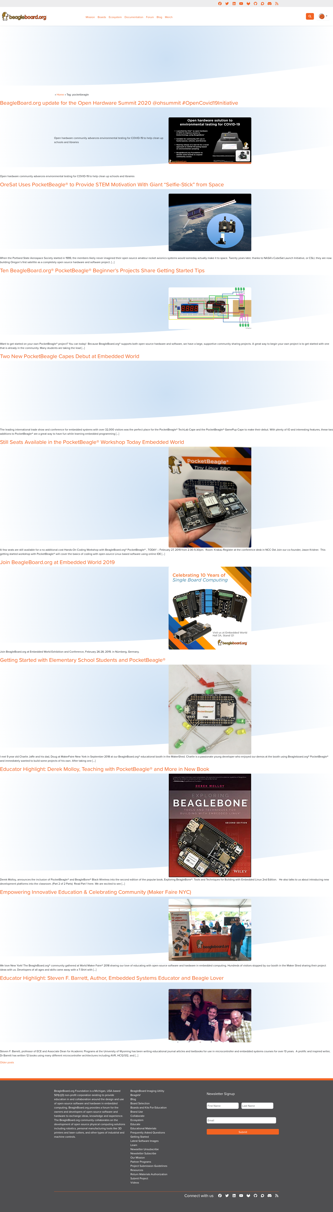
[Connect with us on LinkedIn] (234, 3)
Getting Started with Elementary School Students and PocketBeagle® (82, 660)
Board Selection (140, 1103)
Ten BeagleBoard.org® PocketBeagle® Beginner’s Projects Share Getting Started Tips (102, 270)
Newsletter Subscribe (143, 1153)
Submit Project (139, 1178)
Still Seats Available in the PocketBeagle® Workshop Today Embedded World (92, 442)
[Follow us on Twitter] (227, 3)
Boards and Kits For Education (148, 1107)
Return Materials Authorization (148, 1174)
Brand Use (136, 1112)
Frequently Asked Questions (147, 1132)
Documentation (134, 17)
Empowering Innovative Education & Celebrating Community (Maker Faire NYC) (95, 892)
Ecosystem (115, 17)
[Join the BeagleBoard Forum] (262, 3)
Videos (134, 1182)
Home (60, 94)
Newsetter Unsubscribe (144, 1149)
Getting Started (139, 1137)
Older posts (7, 1062)
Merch (169, 17)
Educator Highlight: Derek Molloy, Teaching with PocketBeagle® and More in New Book (104, 769)
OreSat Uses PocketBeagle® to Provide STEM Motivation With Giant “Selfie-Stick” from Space (112, 184)
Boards (102, 17)
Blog (159, 17)
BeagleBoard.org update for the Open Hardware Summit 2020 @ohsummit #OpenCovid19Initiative (119, 102)
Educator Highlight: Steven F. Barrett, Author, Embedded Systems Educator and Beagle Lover (112, 978)
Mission (90, 17)
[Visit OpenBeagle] (248, 3)
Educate (135, 1124)
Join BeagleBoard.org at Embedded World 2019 (57, 562)
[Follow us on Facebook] (220, 3)
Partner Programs (140, 1162)
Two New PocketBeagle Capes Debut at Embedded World (69, 356)
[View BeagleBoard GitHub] (255, 3)
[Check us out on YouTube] (241, 3)
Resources (136, 1170)
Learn (133, 1145)
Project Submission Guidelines (148, 1166)
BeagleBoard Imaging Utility (147, 1091)
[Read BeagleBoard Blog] (277, 3)
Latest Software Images (144, 1141)
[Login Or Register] (323, 16)
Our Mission (137, 1157)
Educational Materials (143, 1128)
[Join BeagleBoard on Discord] (269, 3)
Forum (150, 17)
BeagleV (135, 1095)
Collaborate (137, 1116)
